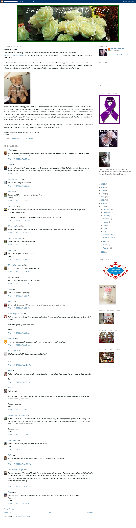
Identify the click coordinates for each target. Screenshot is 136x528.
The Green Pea (13, 226)
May (105, 231)
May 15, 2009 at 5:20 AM (19, 220)
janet (10, 492)
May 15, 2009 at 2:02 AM (19, 159)
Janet (10, 165)
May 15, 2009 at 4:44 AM (19, 201)
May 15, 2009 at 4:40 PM (19, 296)
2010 (103, 203)
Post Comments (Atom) (21, 517)
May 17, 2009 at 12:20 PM (19, 464)
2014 (103, 190)
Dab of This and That (68, 10)
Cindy (10, 250)
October (106, 215)
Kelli (9, 455)
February (106, 248)
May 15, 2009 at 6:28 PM (19, 308)
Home (49, 512)
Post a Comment (9, 509)
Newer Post (8, 512)
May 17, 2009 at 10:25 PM (19, 486)
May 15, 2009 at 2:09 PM (19, 284)
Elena (10, 301)
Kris (9, 388)
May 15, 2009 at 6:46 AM (19, 232)
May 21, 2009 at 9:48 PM (19, 504)
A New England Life (15, 314)
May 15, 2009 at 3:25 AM (19, 186)
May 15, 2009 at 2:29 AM (19, 174)
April (105, 241)
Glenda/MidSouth (117, 49)
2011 (103, 200)
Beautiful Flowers (109, 237)
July (104, 225)
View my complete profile (118, 54)
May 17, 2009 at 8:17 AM (19, 410)
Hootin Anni (12, 206)
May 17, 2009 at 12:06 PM (19, 449)
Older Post (89, 512)
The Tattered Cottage (15, 470)
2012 (103, 197)
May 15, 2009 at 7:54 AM (19, 245)
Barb (10, 370)
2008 (103, 252)
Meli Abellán (12, 440)
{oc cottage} (12, 351)
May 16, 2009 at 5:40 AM (19, 333)
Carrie (10, 289)
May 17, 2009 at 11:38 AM (19, 434)
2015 (103, 187)
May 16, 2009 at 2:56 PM (19, 382)
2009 (103, 206)
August (106, 222)
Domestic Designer (15, 238)
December (107, 209)
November (107, 212)
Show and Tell (108, 234)
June (105, 228)
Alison (10, 150)
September (107, 219)
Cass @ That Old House (16, 415)
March (105, 245)
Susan (10, 191)
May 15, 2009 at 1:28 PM (19, 271)
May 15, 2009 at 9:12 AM (19, 259)
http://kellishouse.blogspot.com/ (15, 55)
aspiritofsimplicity (14, 179)
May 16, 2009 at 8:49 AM (19, 345)
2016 (103, 184)
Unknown (11, 338)
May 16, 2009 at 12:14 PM (19, 365)
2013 (103, 194)
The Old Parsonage (15, 265)
